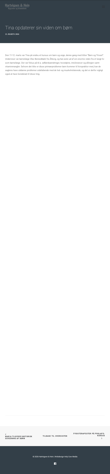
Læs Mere (15, 194)
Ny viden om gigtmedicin (16, 381)
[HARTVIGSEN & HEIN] (17, 7)
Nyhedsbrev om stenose (16, 179)
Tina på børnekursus (14, 280)
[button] (103, 6)
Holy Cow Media (70, 457)
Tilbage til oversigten (55, 436)
